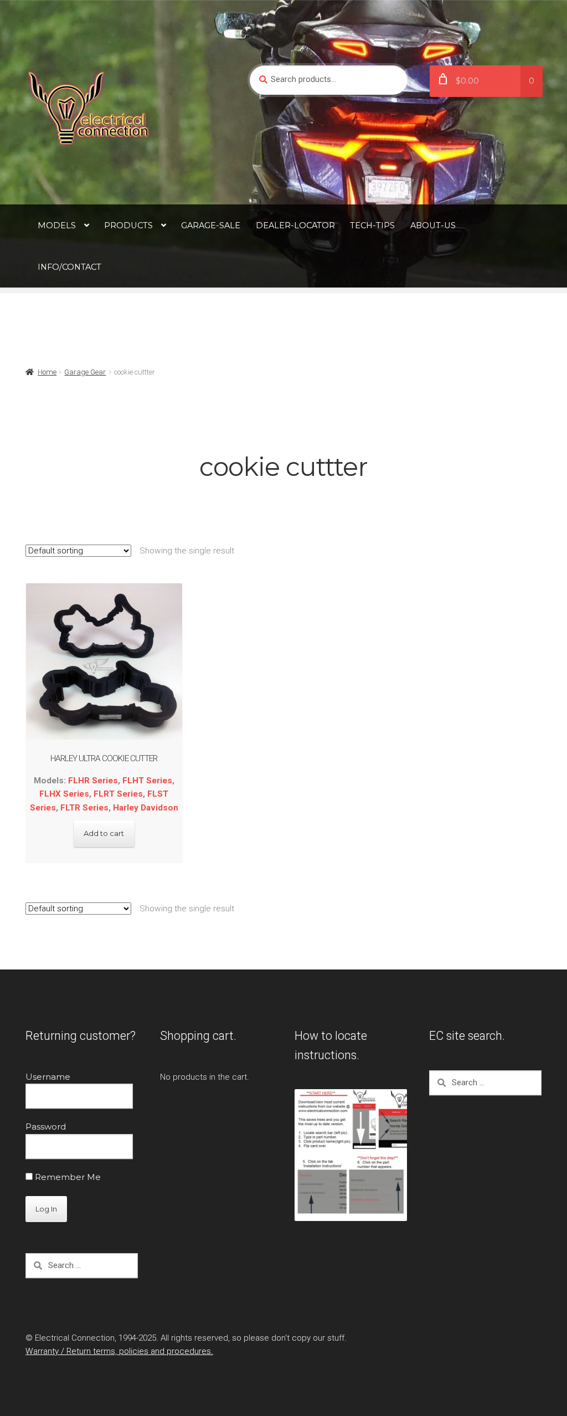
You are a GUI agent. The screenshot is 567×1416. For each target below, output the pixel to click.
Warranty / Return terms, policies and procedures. (119, 1351)
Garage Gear (85, 372)
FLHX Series (64, 794)
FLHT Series (147, 781)
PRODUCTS (128, 225)
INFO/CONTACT (69, 267)
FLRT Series (118, 794)
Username (47, 1076)
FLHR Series (93, 781)
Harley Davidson (145, 808)
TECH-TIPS (372, 225)
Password (45, 1126)
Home (47, 372)
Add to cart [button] (104, 833)
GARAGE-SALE (210, 225)
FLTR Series (84, 808)
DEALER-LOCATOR (295, 225)
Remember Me (67, 1177)
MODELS (57, 225)
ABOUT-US (433, 225)
